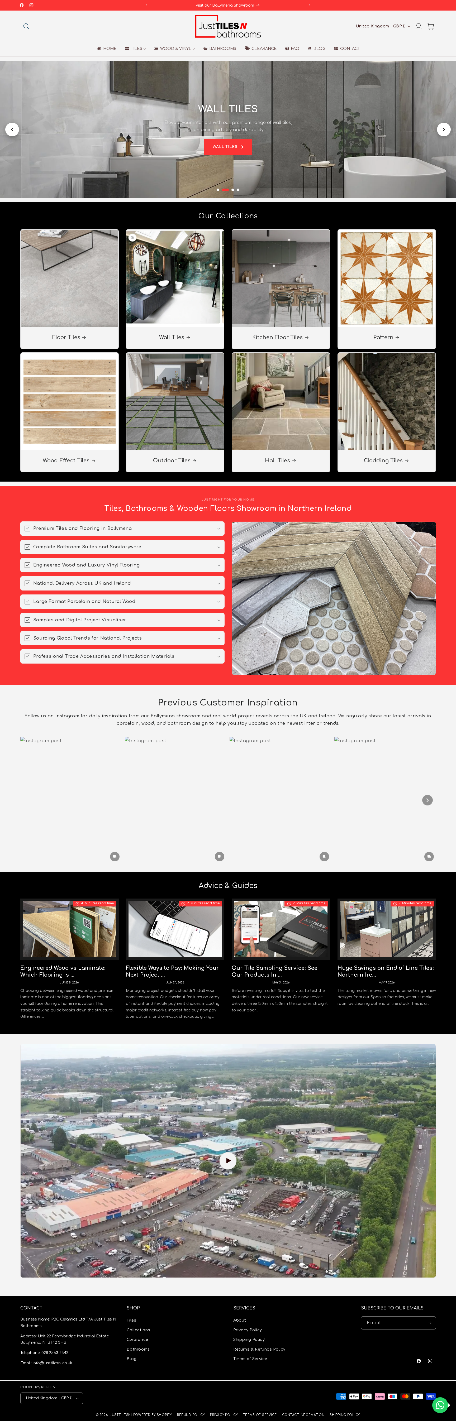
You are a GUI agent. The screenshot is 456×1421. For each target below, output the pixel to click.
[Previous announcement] (146, 5)
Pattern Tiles (225, 150)
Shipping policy (345, 1415)
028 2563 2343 (55, 1353)
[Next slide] (444, 129)
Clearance (137, 1340)
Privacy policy (224, 1415)
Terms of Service (250, 1359)
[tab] (218, 190)
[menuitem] (106, 48)
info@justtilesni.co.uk (52, 1363)
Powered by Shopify (152, 1415)
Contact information (303, 1415)
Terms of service (260, 1415)
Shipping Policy (249, 1340)
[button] (26, 26)
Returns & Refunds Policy (259, 1349)
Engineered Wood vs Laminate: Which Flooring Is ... (63, 971)
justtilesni (121, 1415)
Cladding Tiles (383, 461)
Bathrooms (138, 1349)
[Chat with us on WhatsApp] (440, 1405)
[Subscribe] (429, 1323)
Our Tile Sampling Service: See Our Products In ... (274, 971)
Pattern (383, 337)
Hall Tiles (277, 461)
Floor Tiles (66, 337)
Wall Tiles (171, 337)
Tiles (131, 1320)
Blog (132, 1359)
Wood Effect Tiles (66, 461)
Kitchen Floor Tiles (277, 337)
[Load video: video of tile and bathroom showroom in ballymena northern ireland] (228, 1161)
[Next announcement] (309, 5)
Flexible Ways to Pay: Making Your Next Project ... (172, 971)
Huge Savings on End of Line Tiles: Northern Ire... (386, 971)
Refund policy (191, 1415)
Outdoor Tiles (172, 461)
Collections (138, 1330)
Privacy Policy (247, 1330)
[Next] (427, 800)
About (239, 1320)
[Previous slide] (12, 129)
